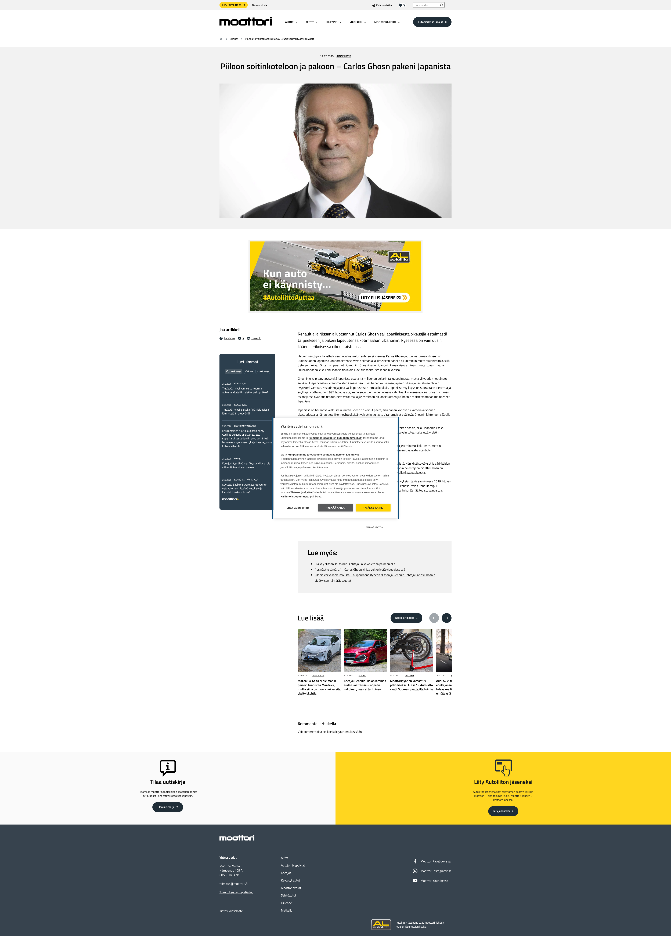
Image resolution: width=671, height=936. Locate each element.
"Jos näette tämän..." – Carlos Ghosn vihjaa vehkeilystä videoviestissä (360, 569)
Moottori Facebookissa (436, 861)
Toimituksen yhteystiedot (236, 892)
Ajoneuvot (344, 56)
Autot (284, 857)
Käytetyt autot (290, 880)
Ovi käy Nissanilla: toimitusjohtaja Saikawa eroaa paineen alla (355, 564)
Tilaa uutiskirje (259, 5)
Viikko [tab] (249, 371)
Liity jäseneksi (501, 811)
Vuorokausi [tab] (233, 371)
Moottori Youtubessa (434, 880)
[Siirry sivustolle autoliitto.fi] (381, 924)
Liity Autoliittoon (231, 5)
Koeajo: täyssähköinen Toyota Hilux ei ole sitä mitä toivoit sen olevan (246, 465)
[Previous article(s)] (434, 618)
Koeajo (362, 675)
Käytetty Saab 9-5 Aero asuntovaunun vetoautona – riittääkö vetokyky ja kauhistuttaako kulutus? (244, 488)
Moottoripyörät (291, 888)
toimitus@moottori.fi (233, 883)
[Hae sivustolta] (442, 5)
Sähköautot (288, 895)
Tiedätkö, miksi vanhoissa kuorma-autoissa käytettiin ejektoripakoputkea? (245, 390)
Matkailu (287, 910)
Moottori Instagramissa (436, 871)
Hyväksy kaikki (373, 507)
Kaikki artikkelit (404, 618)
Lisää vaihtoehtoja (298, 507)
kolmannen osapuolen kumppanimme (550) (336, 437)
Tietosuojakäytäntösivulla (307, 492)
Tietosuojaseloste (231, 911)
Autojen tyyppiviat (293, 865)
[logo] (245, 24)
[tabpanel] (247, 440)
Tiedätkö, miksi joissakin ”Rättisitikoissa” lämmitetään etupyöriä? (246, 412)
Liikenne (286, 903)
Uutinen (234, 39)
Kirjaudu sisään (384, 5)
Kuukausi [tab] (263, 371)
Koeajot (286, 872)
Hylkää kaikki (335, 507)
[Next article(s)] (447, 618)
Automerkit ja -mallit (430, 22)
